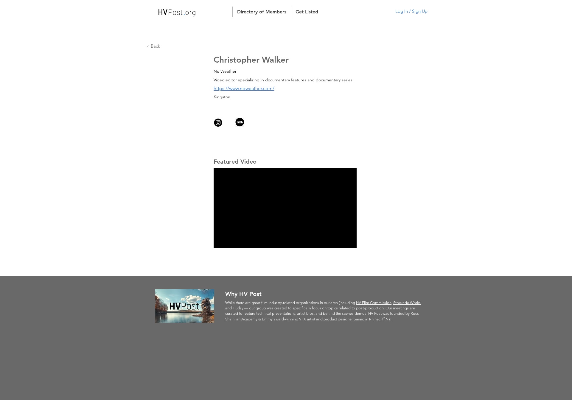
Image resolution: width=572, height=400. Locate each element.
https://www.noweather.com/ (244, 88)
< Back (154, 46)
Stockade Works (407, 302)
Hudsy (238, 308)
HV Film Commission (373, 302)
